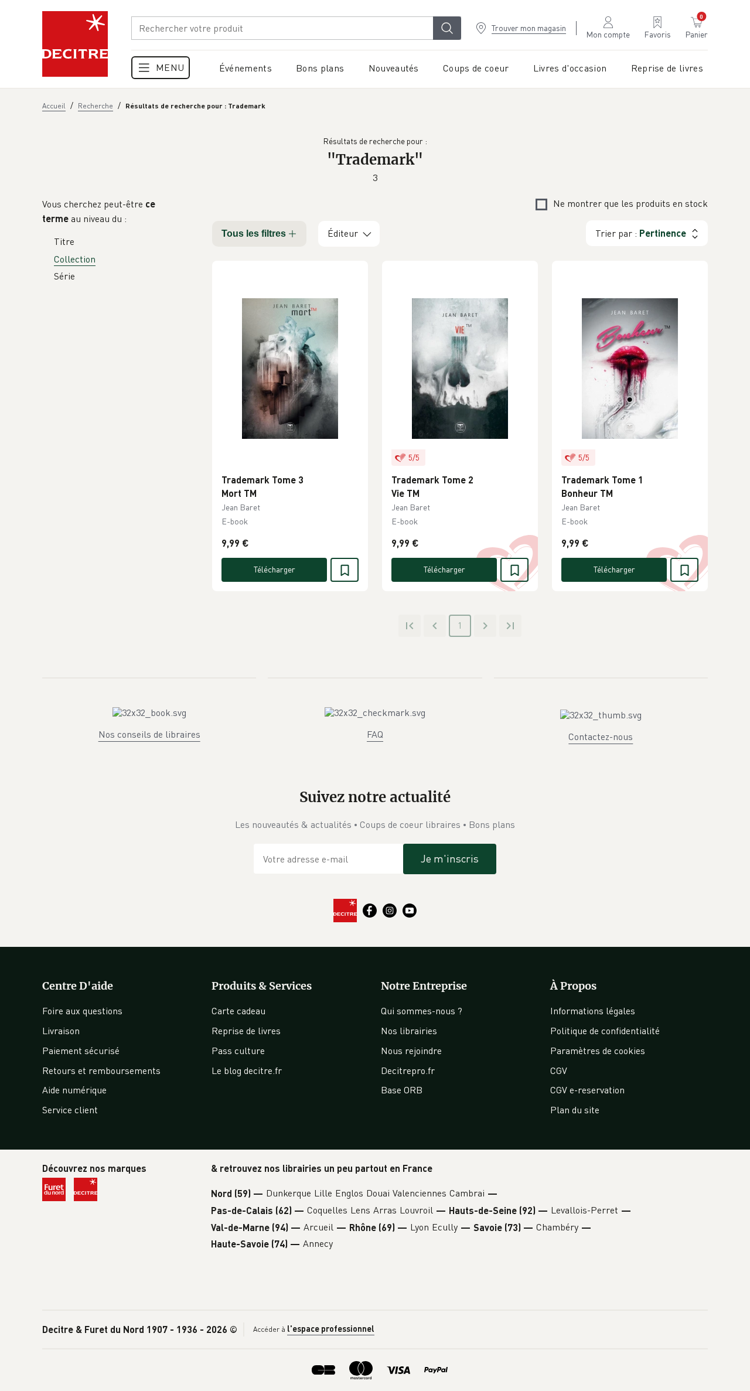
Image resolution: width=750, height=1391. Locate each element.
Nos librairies (409, 1031)
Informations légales (592, 1011)
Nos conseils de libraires (149, 734)
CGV (558, 1070)
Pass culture (238, 1050)
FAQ (375, 734)
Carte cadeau (238, 1011)
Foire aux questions (82, 1011)
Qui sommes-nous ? (421, 1011)
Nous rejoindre (411, 1050)
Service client (70, 1110)
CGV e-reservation (587, 1090)
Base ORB (401, 1090)
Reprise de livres (246, 1031)
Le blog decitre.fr (247, 1070)
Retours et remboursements (101, 1070)
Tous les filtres (253, 233)
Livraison (61, 1031)
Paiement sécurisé (81, 1050)
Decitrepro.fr (408, 1070)
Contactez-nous (600, 736)
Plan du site (574, 1110)
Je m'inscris (450, 858)
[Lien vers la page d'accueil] (75, 44)
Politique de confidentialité (605, 1031)
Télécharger (274, 569)
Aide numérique (74, 1090)
